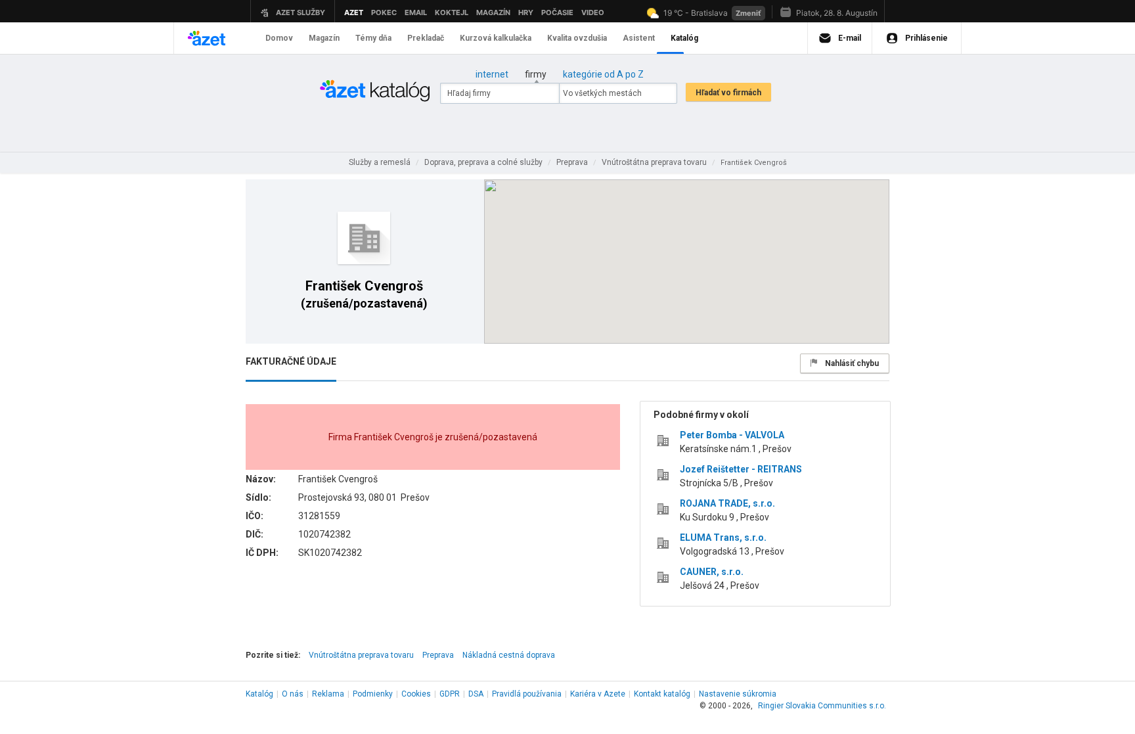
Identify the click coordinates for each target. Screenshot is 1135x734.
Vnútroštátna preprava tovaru (361, 655)
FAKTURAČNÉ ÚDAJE (291, 361)
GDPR (449, 694)
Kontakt (662, 694)
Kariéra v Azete (597, 694)
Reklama (328, 694)
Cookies (416, 694)
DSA (475, 694)
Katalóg (259, 694)
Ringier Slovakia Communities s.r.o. (822, 705)
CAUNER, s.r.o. (712, 571)
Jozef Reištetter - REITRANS (741, 469)
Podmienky (373, 694)
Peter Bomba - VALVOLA (732, 435)
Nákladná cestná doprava (508, 655)
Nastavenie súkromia (737, 694)
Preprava (438, 655)
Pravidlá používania (527, 694)
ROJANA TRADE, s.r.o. (727, 503)
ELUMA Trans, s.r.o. (723, 537)
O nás (292, 694)
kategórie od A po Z (603, 74)
